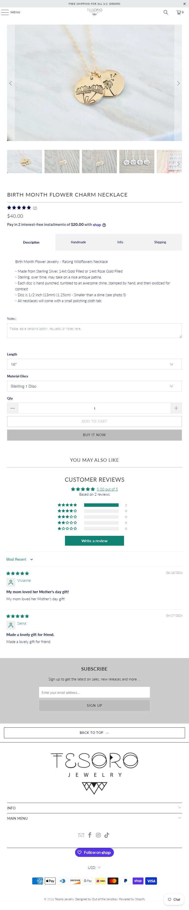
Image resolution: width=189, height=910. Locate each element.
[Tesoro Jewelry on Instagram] (98, 835)
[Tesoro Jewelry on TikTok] (107, 835)
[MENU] (2, 12)
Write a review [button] (94, 540)
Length (12, 354)
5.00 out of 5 (107, 489)
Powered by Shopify (132, 899)
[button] (68, 505)
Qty (10, 398)
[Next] (178, 83)
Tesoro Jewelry (64, 899)
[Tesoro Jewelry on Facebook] (90, 835)
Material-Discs (17, 376)
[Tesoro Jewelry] (94, 12)
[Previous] (11, 83)
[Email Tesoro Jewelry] (81, 835)
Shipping (160, 242)
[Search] (166, 12)
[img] (17, 573)
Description (31, 242)
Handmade (78, 242)
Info (120, 242)
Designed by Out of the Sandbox (96, 899)
